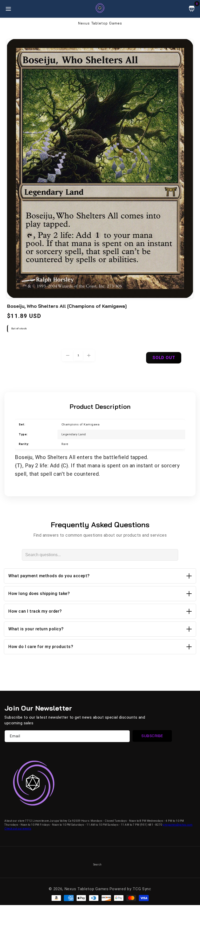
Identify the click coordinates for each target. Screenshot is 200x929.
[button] (100, 576)
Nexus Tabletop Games (87, 889)
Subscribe (152, 735)
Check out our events (17, 828)
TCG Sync (142, 889)
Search (97, 864)
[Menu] (8, 9)
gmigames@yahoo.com (177, 824)
